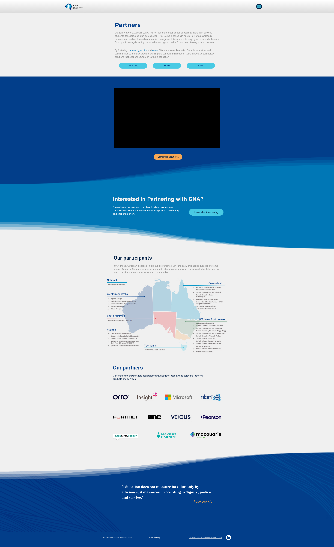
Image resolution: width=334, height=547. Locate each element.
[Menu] (259, 6)
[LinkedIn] (228, 537)
